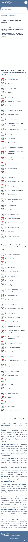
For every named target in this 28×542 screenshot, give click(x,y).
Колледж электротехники (11, 110)
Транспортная (8, 177)
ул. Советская (8, 88)
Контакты (19, 534)
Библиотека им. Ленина (11, 101)
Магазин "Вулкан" (9, 168)
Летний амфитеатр (10, 393)
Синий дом (7, 97)
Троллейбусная (9, 186)
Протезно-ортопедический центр (13, 223)
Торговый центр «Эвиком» (12, 190)
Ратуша (6, 92)
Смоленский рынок (9, 79)
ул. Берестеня (8, 205)
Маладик (7, 134)
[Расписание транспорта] (9, 2)
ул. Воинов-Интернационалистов (13, 129)
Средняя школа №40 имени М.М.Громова (12, 124)
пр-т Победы (8, 138)
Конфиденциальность (16, 535)
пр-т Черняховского (10, 119)
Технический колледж (10, 218)
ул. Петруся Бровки (10, 164)
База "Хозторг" (8, 267)
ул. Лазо (7, 210)
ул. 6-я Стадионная (10, 214)
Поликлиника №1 (9, 195)
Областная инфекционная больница (11, 200)
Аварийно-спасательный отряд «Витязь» (13, 159)
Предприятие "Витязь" (10, 326)
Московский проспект (10, 173)
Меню (25, 2)
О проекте (13, 534)
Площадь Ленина (9, 84)
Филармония (8, 406)
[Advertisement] (14, 52)
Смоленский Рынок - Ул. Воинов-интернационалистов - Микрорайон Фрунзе (12, 29)
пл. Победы (7, 106)
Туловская (7, 232)
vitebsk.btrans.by (5, 425)
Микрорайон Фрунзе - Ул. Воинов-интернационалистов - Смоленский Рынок (12, 35)
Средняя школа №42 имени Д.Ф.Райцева (12, 152)
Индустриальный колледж (12, 181)
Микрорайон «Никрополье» (12, 147)
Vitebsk (3, 2)
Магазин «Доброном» (10, 236)
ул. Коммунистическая (11, 411)
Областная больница (10, 143)
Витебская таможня (10, 227)
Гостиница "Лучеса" (10, 114)
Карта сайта (7, 534)
